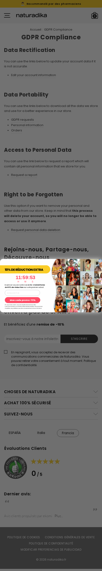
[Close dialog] (100, 260)
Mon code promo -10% (22, 299)
